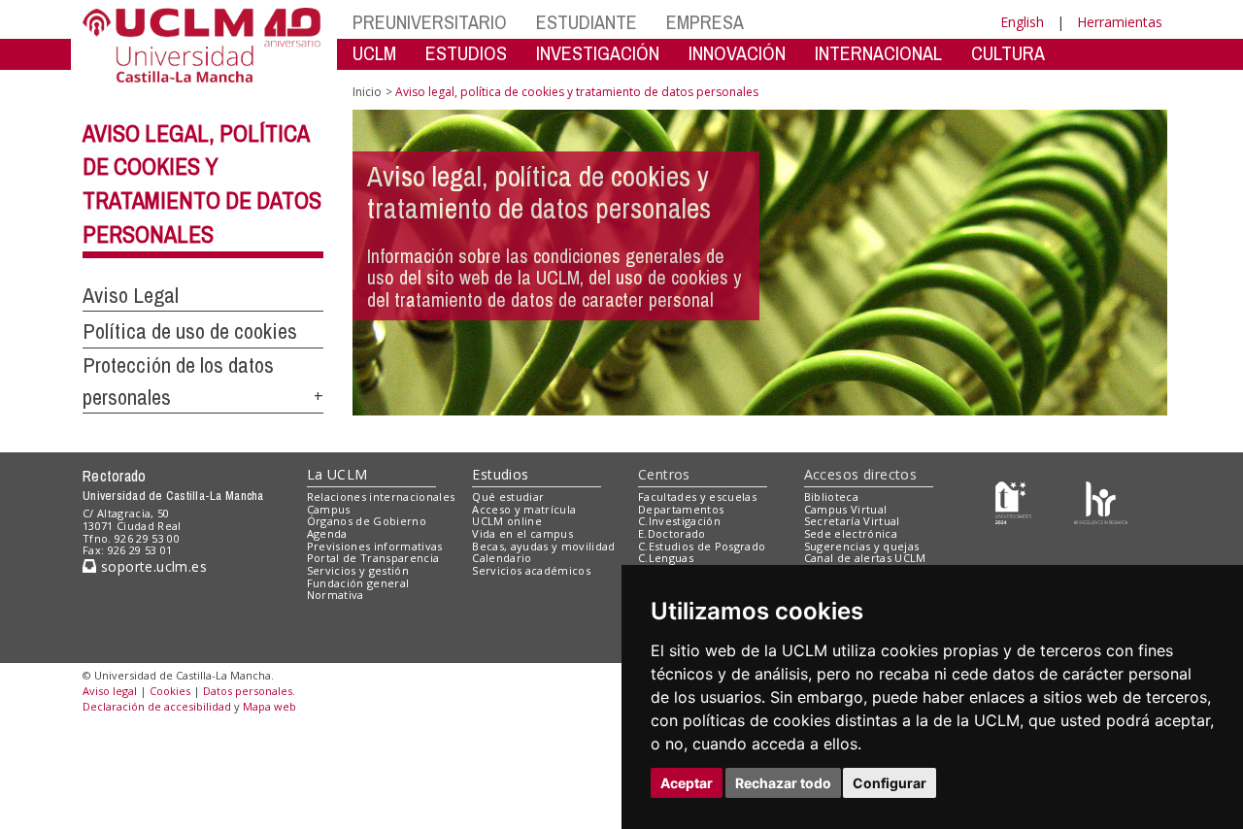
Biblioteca (831, 496)
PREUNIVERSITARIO (430, 22)
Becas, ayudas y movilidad (543, 546)
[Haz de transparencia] (1013, 500)
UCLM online (507, 521)
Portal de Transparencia (373, 557)
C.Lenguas (665, 557)
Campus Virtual (846, 509)
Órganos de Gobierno (366, 521)
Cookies (170, 690)
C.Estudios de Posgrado (701, 546)
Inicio (367, 91)
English (1022, 22)
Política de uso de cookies (190, 331)
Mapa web (269, 706)
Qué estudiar (508, 496)
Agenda (327, 533)
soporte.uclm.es (151, 566)
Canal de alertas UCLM (865, 557)
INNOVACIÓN (737, 53)
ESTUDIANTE (586, 22)
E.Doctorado (672, 533)
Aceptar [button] (686, 783)
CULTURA (1008, 53)
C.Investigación (679, 521)
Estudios (500, 474)
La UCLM (337, 474)
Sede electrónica (850, 533)
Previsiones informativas (375, 546)
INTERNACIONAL (878, 53)
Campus (329, 509)
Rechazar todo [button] (783, 783)
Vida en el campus (522, 533)
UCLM (374, 53)
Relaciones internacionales (381, 496)
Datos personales (247, 690)
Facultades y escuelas (697, 496)
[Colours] (1100, 500)
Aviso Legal (131, 295)
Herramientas (1119, 22)
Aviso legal (110, 690)
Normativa (335, 594)
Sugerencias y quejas (862, 546)
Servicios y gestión (358, 570)
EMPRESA (705, 22)
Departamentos (680, 509)
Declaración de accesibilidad (157, 706)
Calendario (501, 557)
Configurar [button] (889, 783)
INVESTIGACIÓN (597, 53)
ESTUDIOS (466, 53)
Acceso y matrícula (524, 509)
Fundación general (358, 583)
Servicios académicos (531, 570)
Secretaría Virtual (852, 521)
